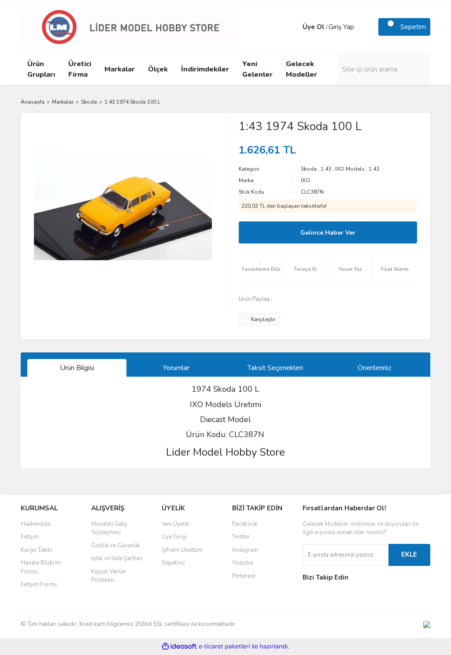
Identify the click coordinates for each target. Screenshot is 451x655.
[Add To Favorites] (261, 268)
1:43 (326, 168)
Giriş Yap (341, 26)
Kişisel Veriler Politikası (108, 576)
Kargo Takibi (36, 550)
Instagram (245, 550)
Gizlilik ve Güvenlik (115, 546)
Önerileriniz (374, 368)
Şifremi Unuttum (182, 550)
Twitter (241, 537)
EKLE (409, 554)
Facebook (244, 524)
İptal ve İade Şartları (117, 558)
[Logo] (131, 26)
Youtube (242, 563)
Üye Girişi (174, 537)
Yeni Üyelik (175, 524)
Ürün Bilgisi (77, 368)
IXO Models (350, 168)
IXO (305, 180)
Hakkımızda (35, 524)
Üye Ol (314, 26)
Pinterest (243, 576)
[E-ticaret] (224, 647)
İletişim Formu (39, 584)
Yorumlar (176, 368)
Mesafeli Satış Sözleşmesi (109, 528)
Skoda (309, 168)
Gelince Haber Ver (327, 232)
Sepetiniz (173, 563)
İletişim (30, 537)
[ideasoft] (179, 646)
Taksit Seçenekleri (275, 368)
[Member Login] (293, 27)
